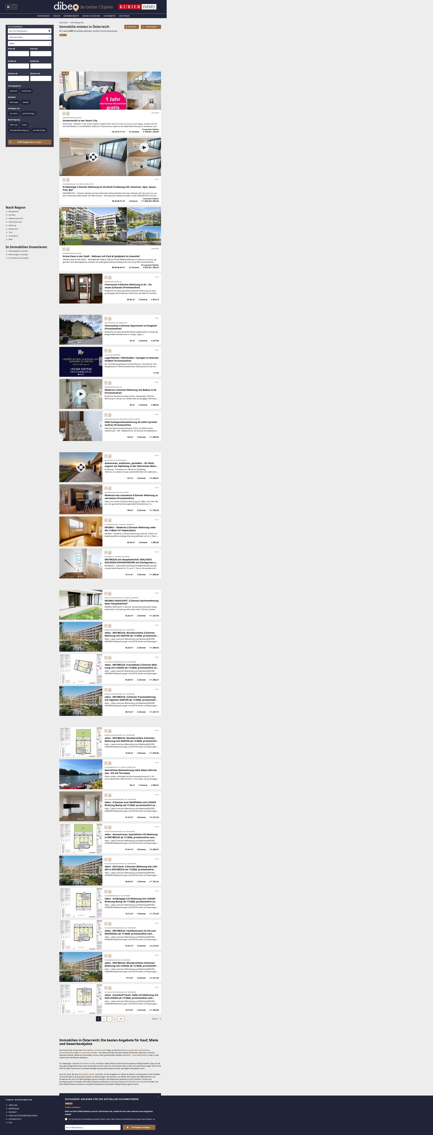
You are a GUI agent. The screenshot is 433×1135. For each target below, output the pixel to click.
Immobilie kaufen (87, 1063)
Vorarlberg (13, 236)
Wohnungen (43, 16)
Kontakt (13, 1112)
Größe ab (12, 61)
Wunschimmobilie (140, 1081)
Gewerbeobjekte (71, 16)
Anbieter (12, 97)
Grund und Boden (91, 16)
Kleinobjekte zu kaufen (18, 251)
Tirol (10, 232)
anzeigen (29, 142)
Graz (134, 1055)
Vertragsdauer (14, 86)
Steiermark (13, 229)
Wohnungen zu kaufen (18, 254)
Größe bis (34, 61)
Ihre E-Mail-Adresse (71, 1123)
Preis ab (11, 48)
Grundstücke (85, 1052)
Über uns (13, 1105)
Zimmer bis (35, 73)
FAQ (10, 1122)
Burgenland (14, 211)
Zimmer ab (13, 73)
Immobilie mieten (87, 1074)
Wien (11, 239)
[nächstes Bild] (100, 288)
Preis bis (34, 48)
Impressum (14, 1109)
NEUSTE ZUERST (151, 27)
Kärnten (12, 215)
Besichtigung (14, 119)
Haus (136, 1050)
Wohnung (125, 1050)
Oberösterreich (15, 222)
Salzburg (12, 225)
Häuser (56, 16)
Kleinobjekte (110, 16)
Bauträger (124, 16)
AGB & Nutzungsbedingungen (23, 1115)
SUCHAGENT (132, 27)
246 (120, 1019)
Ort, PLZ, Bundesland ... (15, 26)
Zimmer (146, 1050)
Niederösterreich (16, 218)
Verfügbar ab (14, 108)
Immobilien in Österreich (94, 1050)
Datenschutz (15, 1119)
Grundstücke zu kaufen (19, 258)
